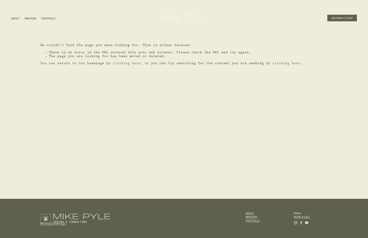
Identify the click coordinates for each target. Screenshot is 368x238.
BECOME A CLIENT (342, 18)
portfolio (253, 220)
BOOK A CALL (302, 216)
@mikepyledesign (53, 223)
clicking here (126, 63)
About (15, 18)
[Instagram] (295, 222)
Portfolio (48, 18)
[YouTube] (306, 222)
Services (30, 18)
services (251, 216)
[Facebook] (301, 222)
